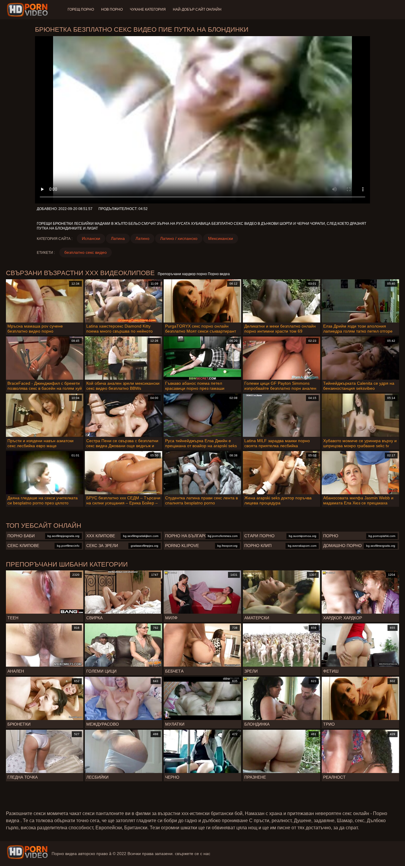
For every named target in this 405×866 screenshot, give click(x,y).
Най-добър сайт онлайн (197, 9)
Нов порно (112, 9)
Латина (118, 238)
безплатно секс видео (85, 252)
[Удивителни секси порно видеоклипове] (27, 852)
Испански (91, 238)
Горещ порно (81, 9)
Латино (142, 238)
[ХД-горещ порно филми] (28, 10)
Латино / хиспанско (178, 238)
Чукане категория (148, 9)
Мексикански (220, 238)
